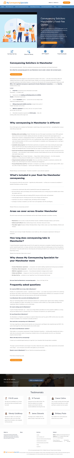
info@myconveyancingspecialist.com (63, 434)
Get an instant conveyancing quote (49, 42)
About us (51, 2)
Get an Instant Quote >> (16, 74)
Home (2, 6)
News (21, 432)
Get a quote (66, 2)
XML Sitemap (68, 441)
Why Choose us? (9, 6)
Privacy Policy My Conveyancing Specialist (57, 441)
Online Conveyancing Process (21, 6)
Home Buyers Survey (35, 6)
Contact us (55, 2)
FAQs (55, 6)
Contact (60, 6)
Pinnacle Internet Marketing (56, 450)
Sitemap (65, 440)
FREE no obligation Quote (36, 380)
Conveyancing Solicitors (46, 6)
